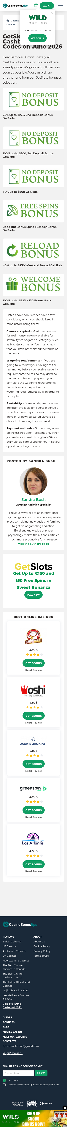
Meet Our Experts (15, 1036)
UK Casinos (9, 955)
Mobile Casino (12, 1032)
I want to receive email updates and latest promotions (33, 1085)
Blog (6, 1027)
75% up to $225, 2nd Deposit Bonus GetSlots (28, 116)
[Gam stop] (32, 1103)
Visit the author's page (33, 543)
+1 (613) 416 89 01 (13, 1053)
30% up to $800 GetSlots (20, 192)
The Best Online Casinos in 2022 (13, 975)
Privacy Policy (42, 951)
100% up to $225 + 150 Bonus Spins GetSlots (27, 302)
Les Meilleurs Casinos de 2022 (16, 997)
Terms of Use (41, 955)
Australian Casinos (14, 951)
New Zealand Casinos (16, 960)
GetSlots (12, 24)
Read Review (33, 669)
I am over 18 (13, 1080)
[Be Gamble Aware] (18, 1103)
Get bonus (37, 38)
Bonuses (9, 1022)
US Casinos (9, 946)
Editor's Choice (12, 941)
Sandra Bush (33, 499)
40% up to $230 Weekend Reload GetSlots (32, 265)
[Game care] (46, 1103)
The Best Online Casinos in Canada (14, 967)
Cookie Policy (42, 946)
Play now (33, 595)
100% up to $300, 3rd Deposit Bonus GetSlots (28, 155)
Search (47, 6)
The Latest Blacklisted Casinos (16, 984)
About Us (39, 941)
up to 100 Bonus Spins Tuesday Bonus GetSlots (30, 228)
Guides (7, 1017)
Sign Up (41, 1073)
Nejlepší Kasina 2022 (15, 990)
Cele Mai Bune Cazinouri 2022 (12, 1005)
